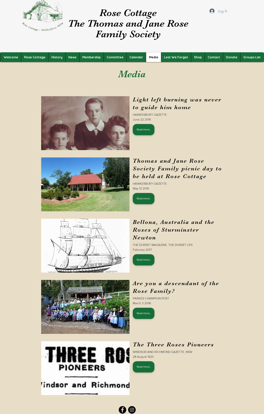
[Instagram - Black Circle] (132, 410)
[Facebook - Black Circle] (122, 410)
